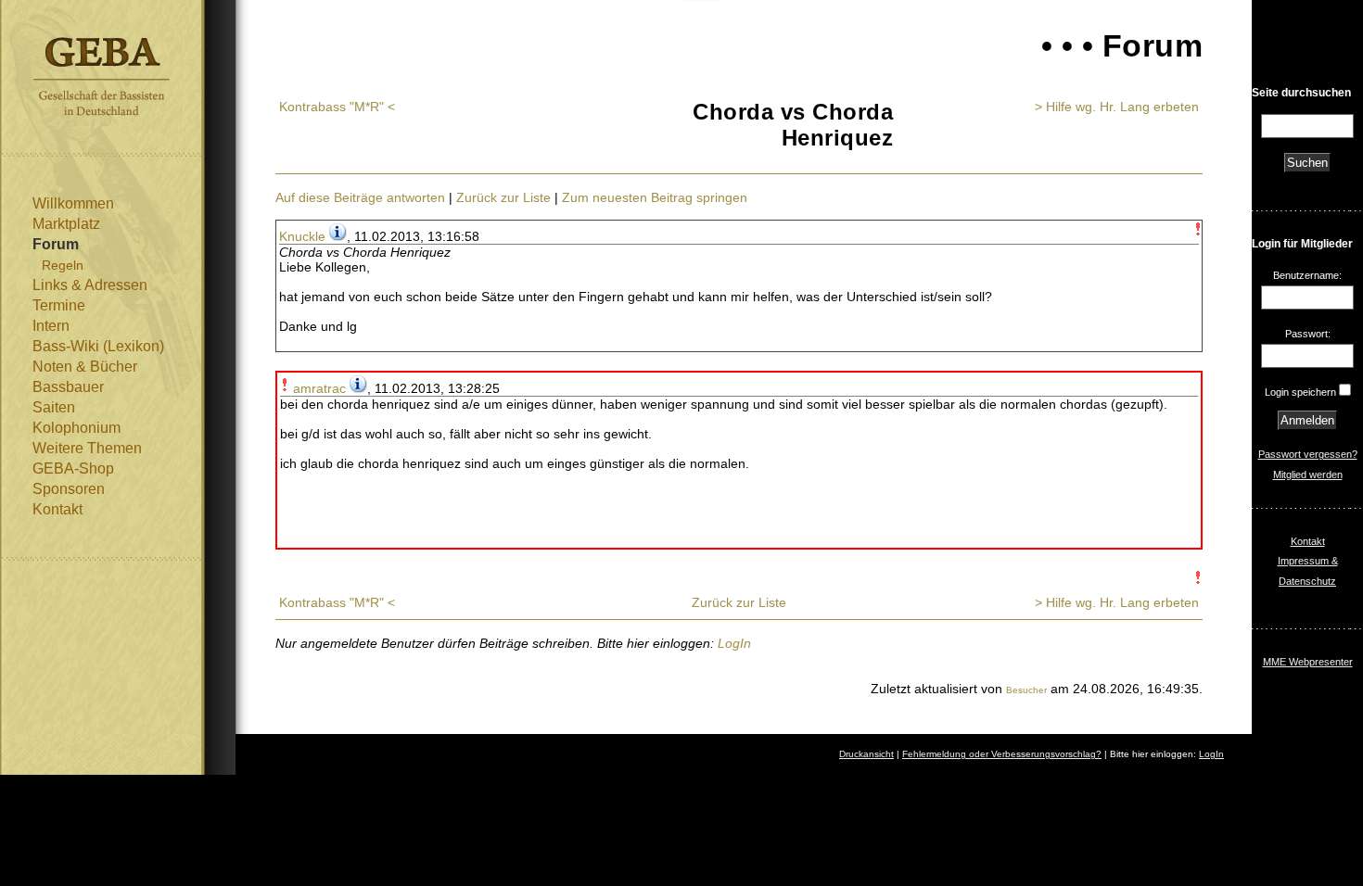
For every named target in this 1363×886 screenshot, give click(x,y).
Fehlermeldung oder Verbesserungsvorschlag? (1002, 754)
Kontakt (57, 509)
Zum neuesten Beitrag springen (654, 197)
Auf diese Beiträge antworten (360, 197)
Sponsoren (68, 489)
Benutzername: (1307, 275)
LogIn (734, 643)
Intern (51, 326)
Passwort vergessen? (1307, 454)
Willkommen (73, 203)
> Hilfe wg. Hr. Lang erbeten (1117, 106)
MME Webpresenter (1308, 661)
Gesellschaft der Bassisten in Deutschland (101, 76)
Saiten (53, 407)
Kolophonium (76, 428)
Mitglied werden (1308, 474)
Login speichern (1300, 392)
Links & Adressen (89, 285)
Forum (55, 244)
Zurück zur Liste (503, 197)
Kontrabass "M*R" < (337, 106)
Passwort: (1308, 333)
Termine (58, 305)
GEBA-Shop (73, 468)
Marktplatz (66, 224)
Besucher (1026, 690)
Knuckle (302, 236)
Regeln (62, 265)
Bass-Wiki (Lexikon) (98, 346)
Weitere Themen (87, 448)
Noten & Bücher (84, 366)
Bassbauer (68, 387)
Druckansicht (866, 754)
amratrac (319, 388)
